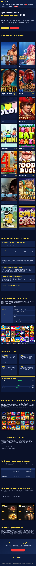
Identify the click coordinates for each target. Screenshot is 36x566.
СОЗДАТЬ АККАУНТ (18, 550)
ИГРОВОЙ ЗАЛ (8, 4)
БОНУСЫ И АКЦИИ (9, 6)
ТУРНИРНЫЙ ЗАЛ (30, 4)
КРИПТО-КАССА (23, 4)
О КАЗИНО (2, 4)
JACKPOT (17, 4)
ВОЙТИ (16, 6)
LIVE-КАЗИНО (3, 6)
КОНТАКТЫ (13, 4)
